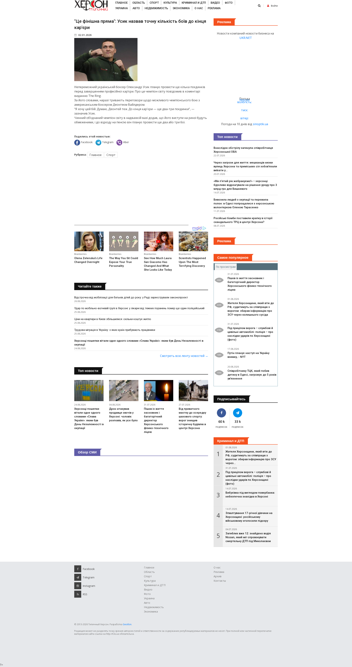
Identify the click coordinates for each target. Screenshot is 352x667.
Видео (215, 2)
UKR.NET (245, 38)
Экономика (181, 8)
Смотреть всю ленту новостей (184, 356)
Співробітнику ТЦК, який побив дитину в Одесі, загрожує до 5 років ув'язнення (252, 374)
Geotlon (127, 624)
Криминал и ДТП (194, 2)
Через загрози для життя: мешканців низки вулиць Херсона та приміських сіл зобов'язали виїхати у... (245, 166)
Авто (136, 8)
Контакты (220, 580)
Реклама (214, 8)
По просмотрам (226, 266)
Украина (121, 8)
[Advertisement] (141, 192)
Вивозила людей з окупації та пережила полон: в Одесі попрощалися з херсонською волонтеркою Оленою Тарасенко (244, 203)
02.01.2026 (84, 35)
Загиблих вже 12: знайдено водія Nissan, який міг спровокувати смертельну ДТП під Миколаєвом (248, 537)
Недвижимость (156, 8)
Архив (217, 576)
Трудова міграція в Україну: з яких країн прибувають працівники (114, 330)
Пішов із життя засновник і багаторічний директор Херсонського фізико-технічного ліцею (156, 420)
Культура (170, 2)
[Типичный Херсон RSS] (77, 594)
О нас (199, 8)
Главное (121, 2)
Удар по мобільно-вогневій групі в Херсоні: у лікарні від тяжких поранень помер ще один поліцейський (139, 308)
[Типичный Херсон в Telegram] (238, 412)
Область (138, 2)
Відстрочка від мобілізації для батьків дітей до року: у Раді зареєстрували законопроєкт (131, 297)
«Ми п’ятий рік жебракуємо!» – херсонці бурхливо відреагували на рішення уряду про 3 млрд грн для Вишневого (245, 184)
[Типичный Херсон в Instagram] (77, 585)
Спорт (154, 2)
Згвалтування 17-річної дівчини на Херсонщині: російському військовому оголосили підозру (248, 516)
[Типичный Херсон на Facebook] (222, 412)
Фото (229, 2)
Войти (274, 5)
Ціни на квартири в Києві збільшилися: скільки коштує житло (112, 319)
